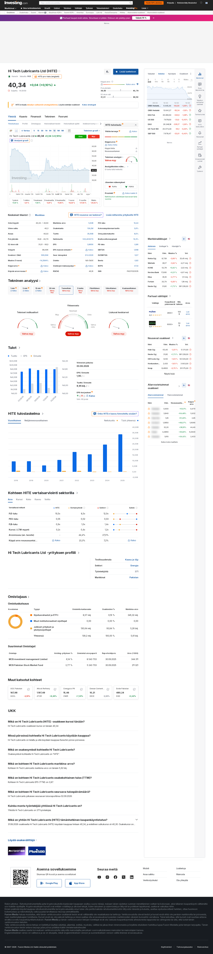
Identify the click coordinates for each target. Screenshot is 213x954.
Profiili (25, 124)
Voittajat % (163, 246)
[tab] (13, 290)
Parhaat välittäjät (158, 296)
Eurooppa (90, 13)
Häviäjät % (176, 246)
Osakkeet (11, 13)
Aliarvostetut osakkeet (136, 13)
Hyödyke (172, 74)
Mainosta (180, 874)
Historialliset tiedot (52, 124)
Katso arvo (130, 84)
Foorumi (63, 116)
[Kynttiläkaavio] (10, 130)
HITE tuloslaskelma (24, 413)
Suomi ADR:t (69, 13)
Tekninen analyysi (23, 281)
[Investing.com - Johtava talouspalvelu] (16, 3)
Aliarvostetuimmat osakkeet (158, 386)
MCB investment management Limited (28, 659)
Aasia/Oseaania (111, 13)
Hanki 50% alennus (154, 3)
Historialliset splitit (71, 124)
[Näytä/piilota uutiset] (69, 130)
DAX (150, 124)
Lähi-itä (99, 13)
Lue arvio (188, 313)
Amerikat (80, 13)
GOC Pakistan (16, 688)
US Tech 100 (153, 129)
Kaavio (23, 116)
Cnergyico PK (69, 688)
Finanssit (36, 116)
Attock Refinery (43, 688)
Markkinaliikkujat (157, 238)
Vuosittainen (14, 420)
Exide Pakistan (122, 688)
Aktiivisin (151, 246)
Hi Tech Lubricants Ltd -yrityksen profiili (42, 553)
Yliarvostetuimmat (175, 395)
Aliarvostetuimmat (155, 395)
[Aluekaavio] (16, 130)
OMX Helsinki (153, 110)
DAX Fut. (151, 115)
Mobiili (146, 868)
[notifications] (201, 2)
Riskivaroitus (202, 947)
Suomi (33, 13)
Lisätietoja (181, 868)
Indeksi (161, 74)
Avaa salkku (148, 874)
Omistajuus (36, 124)
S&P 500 (151, 133)
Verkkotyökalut (150, 880)
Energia (134, 565)
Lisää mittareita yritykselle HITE (122, 215)
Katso (57, 540)
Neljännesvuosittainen (36, 420)
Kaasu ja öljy (131, 559)
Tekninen (49, 116)
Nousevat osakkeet (159, 338)
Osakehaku (117, 8)
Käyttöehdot (166, 947)
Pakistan (134, 577)
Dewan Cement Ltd (98, 688)
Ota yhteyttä (182, 880)
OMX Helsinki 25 (155, 106)
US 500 (151, 119)
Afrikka (122, 13)
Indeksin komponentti (92, 124)
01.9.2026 (89, 255)
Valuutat (151, 74)
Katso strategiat (89, 105)
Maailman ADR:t (55, 13)
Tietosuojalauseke (184, 947)
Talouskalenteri (103, 8)
